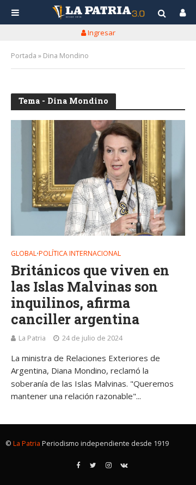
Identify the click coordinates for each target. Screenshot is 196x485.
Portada (23, 55)
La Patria (32, 338)
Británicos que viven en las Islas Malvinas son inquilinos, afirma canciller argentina (90, 294)
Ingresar (100, 32)
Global (23, 254)
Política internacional (80, 254)
